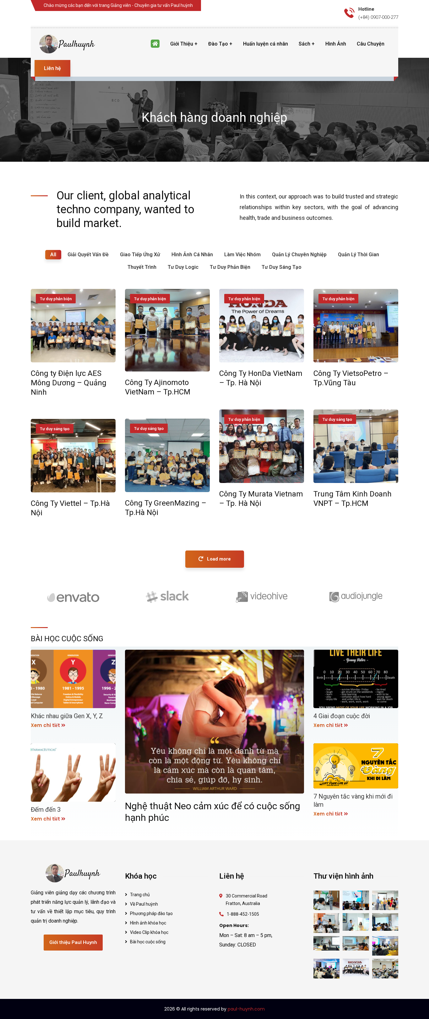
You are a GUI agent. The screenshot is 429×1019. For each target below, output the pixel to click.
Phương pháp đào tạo (151, 913)
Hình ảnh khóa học (148, 922)
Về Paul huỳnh (144, 904)
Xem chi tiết (45, 725)
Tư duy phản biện (56, 298)
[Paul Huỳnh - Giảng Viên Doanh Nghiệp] (67, 44)
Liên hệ (52, 68)
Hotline (366, 9)
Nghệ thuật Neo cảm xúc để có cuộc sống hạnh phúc (212, 811)
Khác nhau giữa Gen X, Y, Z (67, 716)
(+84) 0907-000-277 (378, 17)
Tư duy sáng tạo (337, 419)
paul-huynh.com (246, 1009)
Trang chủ (140, 894)
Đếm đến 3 (46, 809)
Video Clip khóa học (149, 932)
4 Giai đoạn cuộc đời (341, 716)
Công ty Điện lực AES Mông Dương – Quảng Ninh (68, 383)
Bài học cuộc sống (148, 941)
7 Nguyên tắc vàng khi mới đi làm (353, 800)
